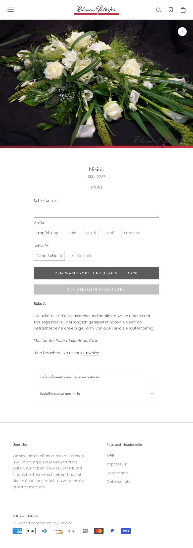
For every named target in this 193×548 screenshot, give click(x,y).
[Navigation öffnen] (11, 10)
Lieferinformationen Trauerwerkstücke (70, 377)
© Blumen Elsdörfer (25, 516)
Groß (110, 232)
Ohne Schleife (49, 255)
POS (16, 523)
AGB (110, 455)
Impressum (117, 464)
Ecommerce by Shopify (50, 523)
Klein (72, 232)
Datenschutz (118, 481)
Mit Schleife (82, 255)
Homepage (117, 473)
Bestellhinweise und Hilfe (60, 393)
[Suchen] (159, 9)
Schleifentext (46, 200)
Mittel (91, 232)
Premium (132, 232)
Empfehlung (47, 232)
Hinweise (91, 352)
